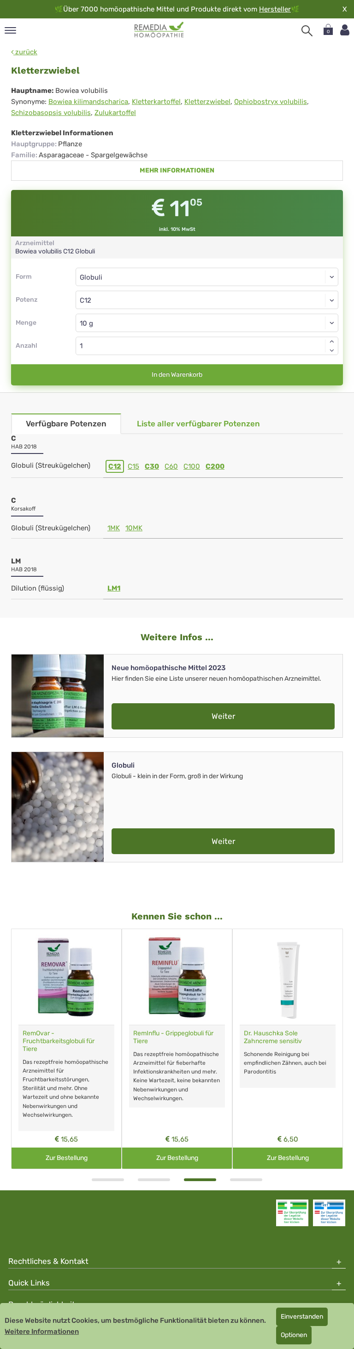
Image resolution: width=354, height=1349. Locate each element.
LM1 (113, 588)
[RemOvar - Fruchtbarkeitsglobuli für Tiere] (66, 977)
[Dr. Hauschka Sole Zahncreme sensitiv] (288, 977)
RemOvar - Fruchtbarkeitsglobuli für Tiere (58, 1041)
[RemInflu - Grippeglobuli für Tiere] (177, 977)
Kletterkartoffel (156, 102)
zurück (25, 52)
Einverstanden (302, 1316)
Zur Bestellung (67, 1158)
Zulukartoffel (115, 113)
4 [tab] (246, 1179)
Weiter (223, 716)
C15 (133, 466)
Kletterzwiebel (207, 102)
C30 (152, 466)
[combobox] (207, 300)
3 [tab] (200, 1179)
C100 (191, 466)
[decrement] (331, 350)
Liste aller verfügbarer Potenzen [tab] (198, 423)
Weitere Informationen (42, 1331)
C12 (114, 466)
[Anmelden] (344, 30)
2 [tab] (154, 1179)
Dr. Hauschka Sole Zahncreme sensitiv (273, 1037)
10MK (133, 528)
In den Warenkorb (177, 375)
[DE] (159, 30)
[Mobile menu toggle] (10, 31)
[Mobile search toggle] (307, 31)
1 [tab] (108, 1179)
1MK (113, 528)
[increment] (331, 341)
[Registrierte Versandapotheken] (292, 1213)
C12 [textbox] (85, 300)
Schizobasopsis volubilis (51, 113)
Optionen (294, 1335)
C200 (215, 466)
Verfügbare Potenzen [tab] (66, 423)
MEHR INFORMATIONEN (177, 170)
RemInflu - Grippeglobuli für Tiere (173, 1037)
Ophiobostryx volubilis (270, 102)
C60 (171, 466)
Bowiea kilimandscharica (88, 102)
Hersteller (275, 9)
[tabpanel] (66, 1049)
